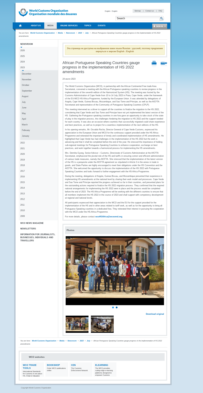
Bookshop (53, 365)
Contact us (149, 11)
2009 (22, 216)
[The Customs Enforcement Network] (90, 374)
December (26, 74)
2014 (22, 188)
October (25, 85)
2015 (22, 182)
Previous (68, 310)
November (26, 79)
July (87, 33)
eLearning (101, 365)
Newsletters (28, 228)
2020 (22, 154)
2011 (22, 205)
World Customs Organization (42, 33)
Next (163, 310)
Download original (155, 314)
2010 (22, 210)
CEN (73, 365)
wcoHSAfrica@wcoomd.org (108, 216)
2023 (80, 33)
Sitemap (137, 11)
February (26, 130)
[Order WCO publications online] (65, 374)
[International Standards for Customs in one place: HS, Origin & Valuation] (41, 374)
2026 (22, 50)
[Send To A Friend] (164, 64)
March (25, 124)
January (25, 136)
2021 (22, 148)
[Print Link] (154, 64)
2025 (22, 56)
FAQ (160, 11)
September (27, 91)
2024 (22, 62)
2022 (22, 143)
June (24, 107)
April (24, 119)
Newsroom (70, 33)
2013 (22, 193)
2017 (22, 171)
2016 (22, 176)
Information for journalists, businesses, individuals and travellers (37, 237)
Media (60, 33)
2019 (22, 160)
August (25, 96)
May (24, 113)
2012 (22, 199)
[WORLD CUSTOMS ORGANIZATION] (20, 25)
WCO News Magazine (32, 223)
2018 (22, 165)
